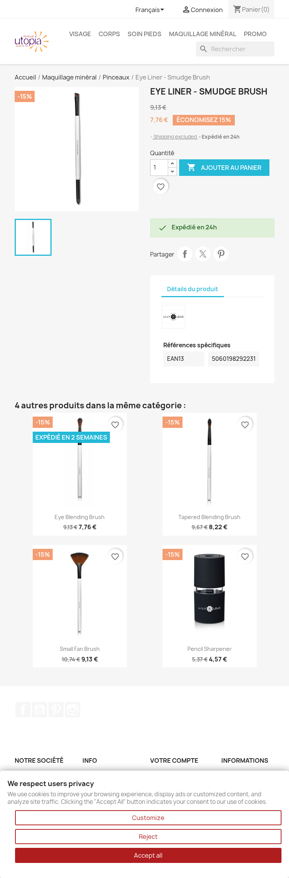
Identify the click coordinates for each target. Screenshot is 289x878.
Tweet (202, 253)
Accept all (148, 855)
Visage (80, 34)
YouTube (39, 709)
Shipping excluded (175, 136)
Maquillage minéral (202, 34)
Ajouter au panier (224, 167)
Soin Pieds (144, 34)
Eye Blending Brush (80, 517)
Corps (109, 34)
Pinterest (220, 253)
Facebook (22, 709)
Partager (184, 253)
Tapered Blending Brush (209, 517)
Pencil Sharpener (209, 648)
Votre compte (174, 760)
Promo (255, 34)
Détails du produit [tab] (192, 289)
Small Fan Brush (80, 648)
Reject (148, 836)
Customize (148, 818)
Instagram (72, 709)
